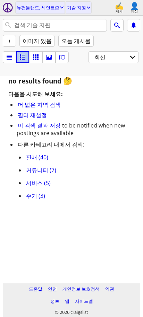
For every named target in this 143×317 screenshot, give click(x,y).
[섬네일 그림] (22, 57)
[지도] (62, 57)
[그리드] (35, 57)
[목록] (9, 57)
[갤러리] (49, 57)
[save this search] (133, 25)
